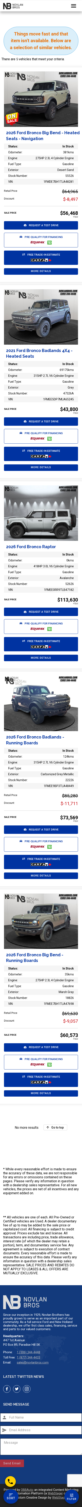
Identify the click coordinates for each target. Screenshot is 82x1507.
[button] (41, 225)
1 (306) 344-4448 (28, 1352)
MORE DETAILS (41, 271)
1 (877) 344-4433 (28, 1357)
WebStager (55, 1493)
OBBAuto (27, 1490)
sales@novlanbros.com (33, 1362)
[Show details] (41, 513)
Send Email (12, 1463)
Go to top (57, 1127)
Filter (71, 1498)
